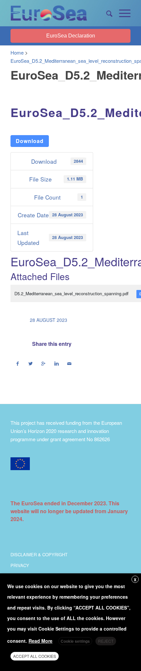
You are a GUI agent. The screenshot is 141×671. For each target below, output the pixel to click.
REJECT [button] (105, 641)
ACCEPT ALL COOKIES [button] (34, 656)
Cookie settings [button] (75, 641)
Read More (40, 640)
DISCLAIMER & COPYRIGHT (39, 554)
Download (30, 141)
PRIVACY (19, 565)
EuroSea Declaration (70, 35)
